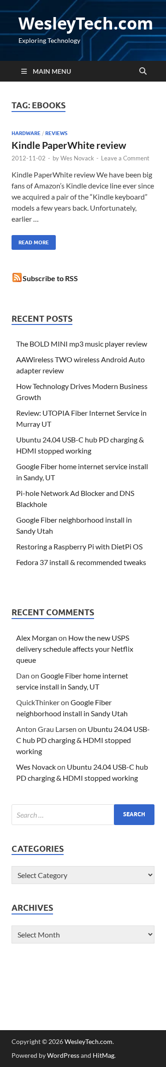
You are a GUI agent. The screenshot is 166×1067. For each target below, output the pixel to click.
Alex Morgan (36, 637)
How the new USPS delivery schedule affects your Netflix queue (74, 648)
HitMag (103, 1055)
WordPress (63, 1055)
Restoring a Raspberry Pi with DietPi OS (79, 546)
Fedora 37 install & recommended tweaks (81, 562)
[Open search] (143, 71)
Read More (30, 240)
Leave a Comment (125, 158)
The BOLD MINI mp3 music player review (81, 343)
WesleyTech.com (85, 23)
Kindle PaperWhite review (69, 145)
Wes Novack (77, 158)
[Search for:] (83, 814)
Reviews (56, 133)
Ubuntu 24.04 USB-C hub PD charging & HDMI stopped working (83, 740)
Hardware (26, 133)
